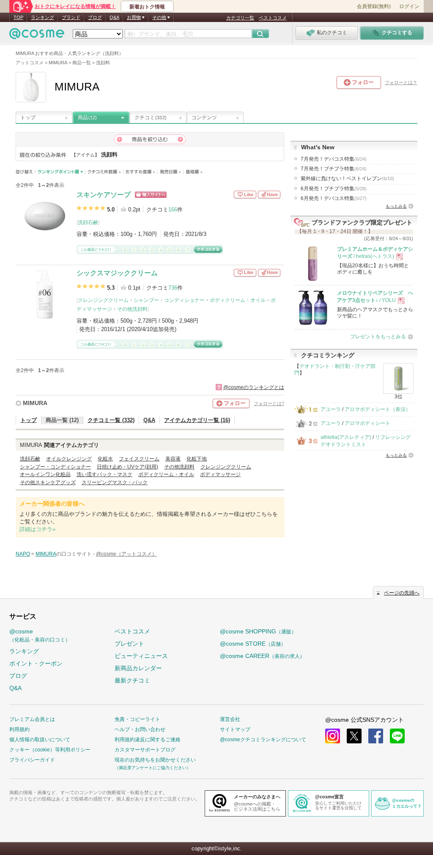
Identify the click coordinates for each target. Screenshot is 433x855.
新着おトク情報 (147, 7)
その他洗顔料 (132, 309)
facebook (375, 736)
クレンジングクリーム (103, 300)
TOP (18, 17)
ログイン (409, 6)
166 (172, 209)
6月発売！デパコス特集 (334, 198)
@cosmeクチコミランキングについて (263, 740)
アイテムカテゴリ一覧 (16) (197, 420)
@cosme (39, 635)
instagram (332, 736)
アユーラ (331, 409)
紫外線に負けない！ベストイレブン (347, 178)
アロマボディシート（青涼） (378, 409)
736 (172, 288)
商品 (87, 118)
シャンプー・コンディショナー (169, 300)
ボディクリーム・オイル (238, 300)
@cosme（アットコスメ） (126, 554)
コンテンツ (204, 118)
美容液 (173, 459)
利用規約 (19, 729)
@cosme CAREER (262, 655)
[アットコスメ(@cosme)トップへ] (36, 36)
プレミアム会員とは (32, 719)
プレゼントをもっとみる (378, 337)
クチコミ (150, 118)
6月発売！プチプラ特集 (334, 189)
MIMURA (35, 403)
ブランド (71, 17)
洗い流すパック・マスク (104, 474)
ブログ (95, 17)
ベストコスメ (273, 17)
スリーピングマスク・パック (115, 482)
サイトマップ (235, 729)
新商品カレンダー (138, 668)
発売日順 (171, 172)
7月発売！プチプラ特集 (334, 169)
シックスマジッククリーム (117, 273)
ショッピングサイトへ (151, 195)
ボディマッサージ (220, 474)
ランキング (42, 17)
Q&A (114, 17)
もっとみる (396, 206)
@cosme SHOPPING (258, 631)
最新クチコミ (132, 680)
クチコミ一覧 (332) (111, 420)
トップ (28, 118)
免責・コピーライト (137, 719)
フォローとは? (269, 403)
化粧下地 (196, 459)
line (397, 736)
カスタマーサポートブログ (145, 750)
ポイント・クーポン (36, 663)
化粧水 (105, 459)
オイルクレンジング (69, 459)
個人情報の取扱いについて (39, 740)
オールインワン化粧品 (45, 474)
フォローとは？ (401, 82)
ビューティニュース (141, 655)
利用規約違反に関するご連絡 (148, 740)
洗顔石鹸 (88, 222)
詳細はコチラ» (37, 529)
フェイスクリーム (139, 459)
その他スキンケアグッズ (48, 482)
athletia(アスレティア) (346, 437)
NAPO (23, 554)
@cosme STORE (253, 643)
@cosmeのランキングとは (253, 387)
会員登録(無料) (374, 6)
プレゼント (129, 643)
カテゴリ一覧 (240, 17)
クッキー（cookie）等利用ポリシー (49, 750)
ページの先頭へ (401, 593)
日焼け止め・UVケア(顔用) (127, 467)
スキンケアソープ (104, 194)
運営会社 (230, 719)
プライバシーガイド (32, 760)
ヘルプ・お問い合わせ (140, 729)
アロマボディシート (367, 423)
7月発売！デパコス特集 (334, 159)
